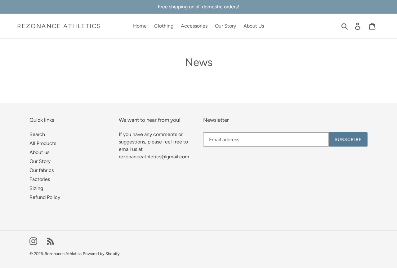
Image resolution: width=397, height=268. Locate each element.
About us (39, 152)
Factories (39, 179)
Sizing (36, 188)
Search (37, 134)
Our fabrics (41, 170)
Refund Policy (44, 197)
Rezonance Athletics (59, 26)
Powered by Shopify (101, 253)
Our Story (40, 161)
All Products (42, 143)
